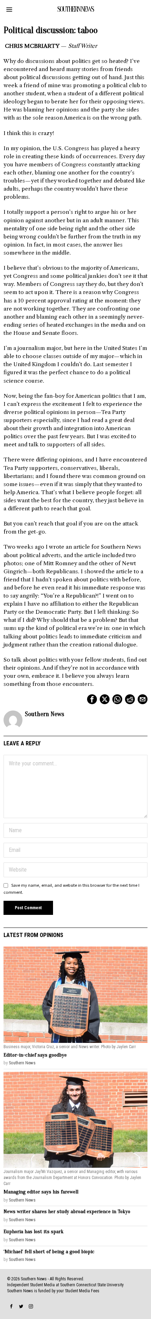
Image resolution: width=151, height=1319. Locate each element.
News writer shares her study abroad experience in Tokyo (67, 1212)
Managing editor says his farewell (41, 1192)
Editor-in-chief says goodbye (35, 1055)
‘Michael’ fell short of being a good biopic (49, 1252)
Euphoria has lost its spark (34, 1232)
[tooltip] (92, 699)
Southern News (44, 714)
